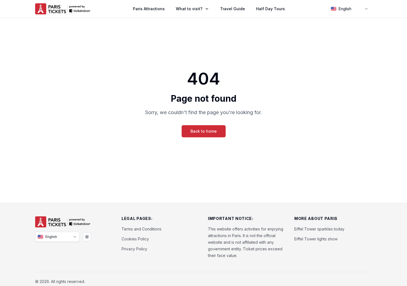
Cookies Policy (135, 239)
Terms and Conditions (141, 229)
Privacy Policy (134, 248)
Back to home (203, 131)
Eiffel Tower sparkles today (319, 229)
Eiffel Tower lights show (316, 239)
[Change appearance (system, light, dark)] (87, 236)
